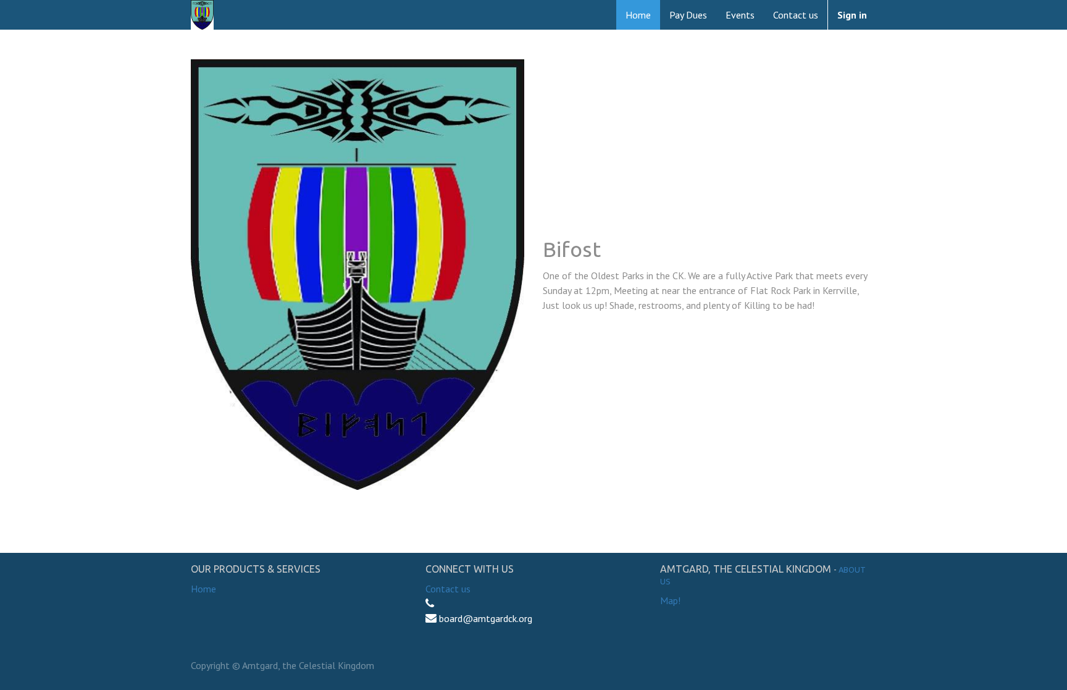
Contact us (448, 589)
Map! (670, 600)
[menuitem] (638, 15)
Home (203, 589)
